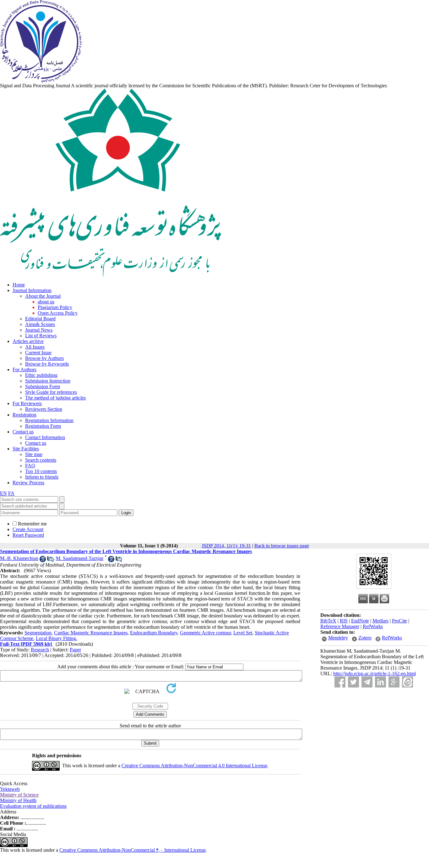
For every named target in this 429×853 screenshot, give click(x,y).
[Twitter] (353, 681)
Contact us (23, 431)
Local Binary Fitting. (56, 638)
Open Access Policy (58, 313)
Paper (75, 649)
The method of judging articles (55, 397)
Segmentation (38, 632)
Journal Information (32, 290)
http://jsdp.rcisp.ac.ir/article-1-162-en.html (374, 673)
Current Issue (38, 352)
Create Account (28, 529)
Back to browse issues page (281, 545)
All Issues (35, 347)
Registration (24, 414)
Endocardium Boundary (153, 632)
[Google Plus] (393, 681)
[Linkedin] (380, 681)
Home (19, 284)
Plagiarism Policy (55, 307)
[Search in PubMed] (50, 560)
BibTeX (328, 620)
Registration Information (49, 420)
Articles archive (28, 341)
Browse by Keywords (47, 364)
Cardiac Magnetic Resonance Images (91, 632)
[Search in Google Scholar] (43, 560)
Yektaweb (10, 789)
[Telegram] (366, 681)
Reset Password (28, 535)
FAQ (30, 465)
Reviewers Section (43, 409)
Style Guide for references (51, 392)
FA (11, 493)
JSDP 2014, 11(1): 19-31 (226, 545)
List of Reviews (41, 335)
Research (40, 649)
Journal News (38, 330)
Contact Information (45, 437)
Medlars (380, 620)
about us (46, 301)
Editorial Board (40, 318)
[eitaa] (407, 681)
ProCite (399, 620)
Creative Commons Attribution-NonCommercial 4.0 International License (194, 765)
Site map (33, 454)
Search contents (40, 460)
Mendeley (338, 637)
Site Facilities (26, 448)
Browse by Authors (44, 358)
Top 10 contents (41, 471)
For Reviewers (27, 403)
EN (3, 493)
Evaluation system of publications (33, 806)
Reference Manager (339, 626)
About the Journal (43, 296)
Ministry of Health (18, 800)
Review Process (28, 482)
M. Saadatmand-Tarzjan (79, 558)
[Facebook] (339, 681)
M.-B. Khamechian (19, 558)
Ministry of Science (19, 794)
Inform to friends (41, 477)
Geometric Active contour (205, 632)
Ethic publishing (41, 375)
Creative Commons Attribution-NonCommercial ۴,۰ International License (132, 850)
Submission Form (42, 386)
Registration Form (43, 426)
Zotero (365, 637)
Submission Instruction (47, 380)
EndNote (360, 620)
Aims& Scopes (40, 324)
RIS (344, 620)
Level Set (242, 632)
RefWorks (373, 626)
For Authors (24, 369)
